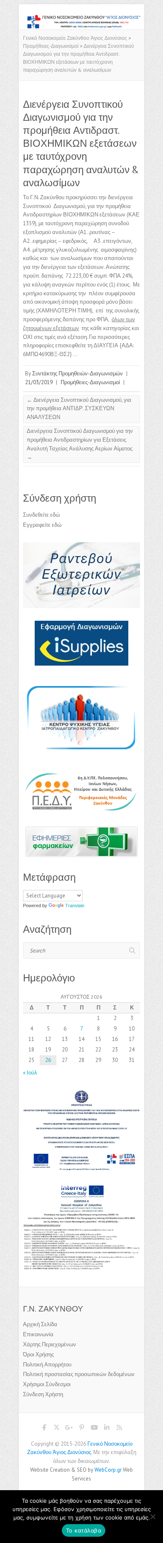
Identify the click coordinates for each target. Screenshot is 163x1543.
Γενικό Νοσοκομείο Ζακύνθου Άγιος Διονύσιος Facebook (44, 1429)
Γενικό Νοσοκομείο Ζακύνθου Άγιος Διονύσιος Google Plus (69, 1429)
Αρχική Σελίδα (40, 1324)
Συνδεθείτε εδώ (41, 514)
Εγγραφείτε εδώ (42, 524)
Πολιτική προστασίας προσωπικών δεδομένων (79, 1374)
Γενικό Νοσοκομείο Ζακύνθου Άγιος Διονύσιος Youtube (94, 1429)
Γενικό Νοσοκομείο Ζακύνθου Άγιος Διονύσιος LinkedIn (106, 1429)
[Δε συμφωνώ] (152, 1516)
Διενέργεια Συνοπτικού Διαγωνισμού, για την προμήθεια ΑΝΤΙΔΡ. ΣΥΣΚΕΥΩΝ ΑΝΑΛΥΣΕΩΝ (79, 408)
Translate (74, 905)
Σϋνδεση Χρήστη (43, 1394)
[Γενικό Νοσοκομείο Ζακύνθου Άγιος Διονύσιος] (81, 18)
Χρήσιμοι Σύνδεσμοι (47, 1384)
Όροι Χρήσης (38, 1354)
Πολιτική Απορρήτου (47, 1364)
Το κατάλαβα (83, 1530)
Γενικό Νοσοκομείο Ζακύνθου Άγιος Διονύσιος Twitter (56, 1429)
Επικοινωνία (38, 1334)
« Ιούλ (30, 1072)
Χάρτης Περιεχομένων (49, 1344)
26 (48, 1060)
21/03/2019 (39, 382)
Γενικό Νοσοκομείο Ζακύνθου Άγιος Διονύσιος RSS (119, 1429)
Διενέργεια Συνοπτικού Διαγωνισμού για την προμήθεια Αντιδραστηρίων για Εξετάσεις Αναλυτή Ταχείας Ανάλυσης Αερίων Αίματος (80, 444)
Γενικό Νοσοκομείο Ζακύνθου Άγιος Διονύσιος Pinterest (81, 1429)
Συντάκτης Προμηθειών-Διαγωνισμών (77, 373)
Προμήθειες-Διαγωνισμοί (90, 382)
